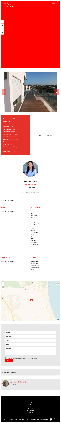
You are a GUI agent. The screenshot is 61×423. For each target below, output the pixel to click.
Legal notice (22, 419)
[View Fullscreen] (3, 289)
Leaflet (58, 319)
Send (8, 360)
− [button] (2, 285)
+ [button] (2, 283)
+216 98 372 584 (31, 188)
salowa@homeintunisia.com (31, 192)
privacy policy (25, 358)
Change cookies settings (42, 419)
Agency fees (30, 419)
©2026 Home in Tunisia (10, 419)
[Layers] (57, 283)
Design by (55, 419)
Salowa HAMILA (30, 181)
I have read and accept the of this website (22, 358)
